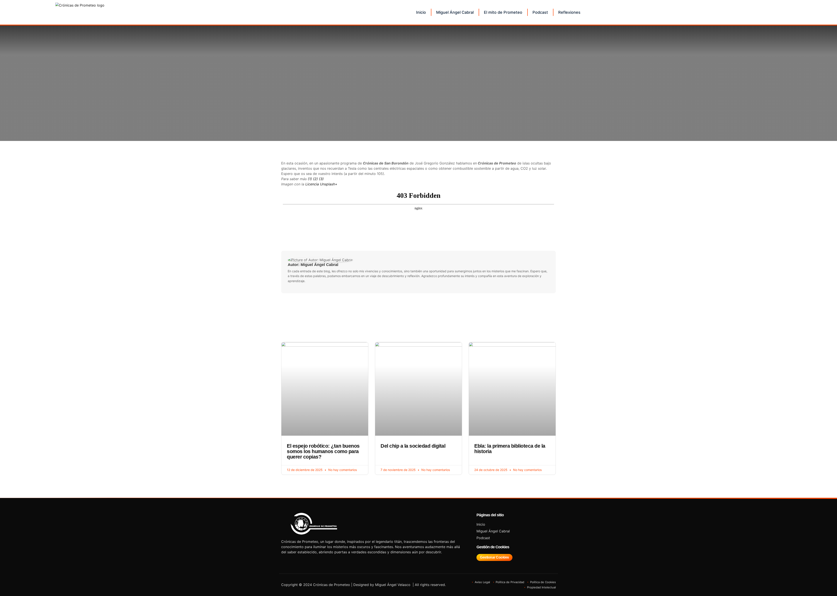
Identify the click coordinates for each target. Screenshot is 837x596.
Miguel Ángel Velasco (392, 584)
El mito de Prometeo (503, 12)
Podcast (540, 12)
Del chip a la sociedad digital (413, 446)
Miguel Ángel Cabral (455, 12)
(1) (310, 179)
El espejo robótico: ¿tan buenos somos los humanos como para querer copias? (323, 451)
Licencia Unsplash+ (321, 184)
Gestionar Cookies (494, 557)
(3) (321, 179)
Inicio (421, 12)
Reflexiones (569, 12)
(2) (315, 179)
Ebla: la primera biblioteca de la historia (509, 448)
